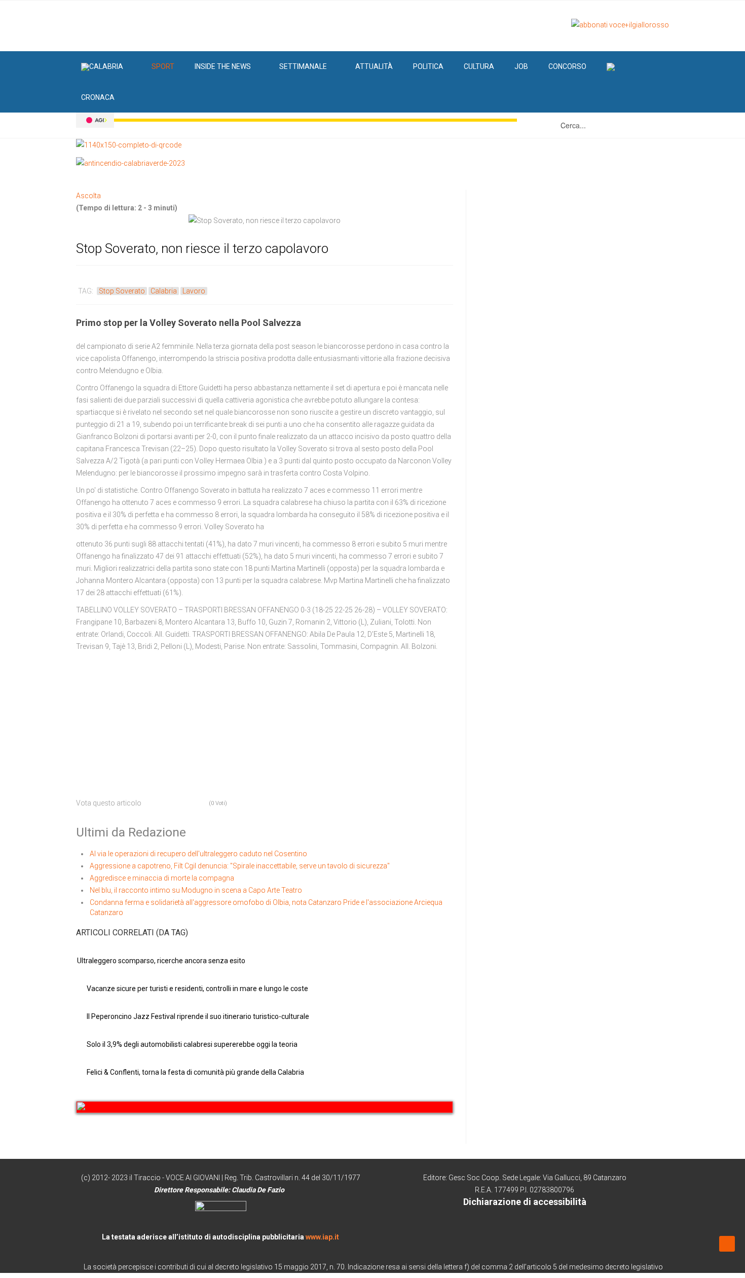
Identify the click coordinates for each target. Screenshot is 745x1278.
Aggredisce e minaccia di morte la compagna (162, 878)
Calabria (164, 291)
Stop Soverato (122, 291)
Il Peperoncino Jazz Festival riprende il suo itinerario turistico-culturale (198, 1016)
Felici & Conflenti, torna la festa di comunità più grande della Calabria (195, 1072)
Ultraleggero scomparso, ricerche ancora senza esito (161, 961)
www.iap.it (322, 1237)
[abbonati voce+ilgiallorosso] (620, 24)
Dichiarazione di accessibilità (524, 1201)
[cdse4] (264, 1107)
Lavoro (193, 291)
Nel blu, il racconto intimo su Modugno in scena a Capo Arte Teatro (196, 890)
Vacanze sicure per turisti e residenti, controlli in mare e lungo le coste (197, 988)
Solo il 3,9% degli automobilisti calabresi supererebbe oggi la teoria (192, 1044)
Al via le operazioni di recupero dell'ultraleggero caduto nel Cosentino (198, 854)
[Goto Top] (727, 1243)
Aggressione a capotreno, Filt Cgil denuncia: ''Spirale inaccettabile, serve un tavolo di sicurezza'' (240, 866)
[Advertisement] (152, 721)
